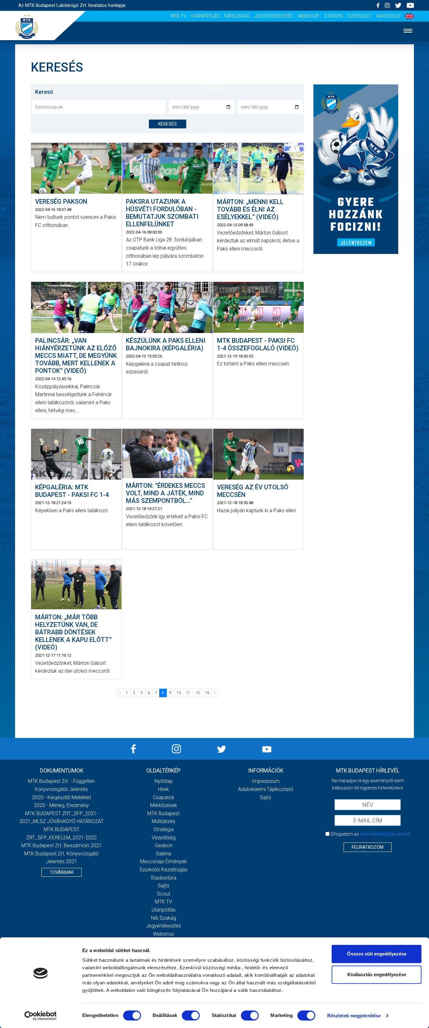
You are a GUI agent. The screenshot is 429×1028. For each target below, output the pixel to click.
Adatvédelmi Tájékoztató (265, 789)
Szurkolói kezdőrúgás (163, 870)
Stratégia (164, 829)
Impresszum (266, 781)
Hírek (214, 69)
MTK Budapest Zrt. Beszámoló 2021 (61, 845)
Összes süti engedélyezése (376, 953)
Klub (214, 127)
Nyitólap (214, 50)
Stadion (333, 16)
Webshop (308, 16)
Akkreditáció (214, 184)
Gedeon (163, 845)
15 (197, 693)
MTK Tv (178, 16)
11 (188, 693)
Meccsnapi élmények (163, 861)
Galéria (214, 146)
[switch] (191, 1015)
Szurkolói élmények (214, 165)
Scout (163, 894)
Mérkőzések (214, 107)
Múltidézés (163, 821)
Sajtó (163, 886)
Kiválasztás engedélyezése (376, 974)
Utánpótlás (205, 16)
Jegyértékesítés (273, 16)
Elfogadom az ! (370, 834)
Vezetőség (164, 838)
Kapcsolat (389, 16)
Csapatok (215, 89)
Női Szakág (236, 16)
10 (178, 693)
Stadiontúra (163, 878)
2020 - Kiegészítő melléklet (61, 797)
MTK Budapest (163, 813)
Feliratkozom (367, 847)
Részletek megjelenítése (354, 1015)
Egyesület (359, 16)
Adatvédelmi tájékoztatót (384, 834)
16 (207, 693)
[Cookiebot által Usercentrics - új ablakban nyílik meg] (40, 1015)
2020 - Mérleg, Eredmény (61, 805)
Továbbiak (61, 872)
